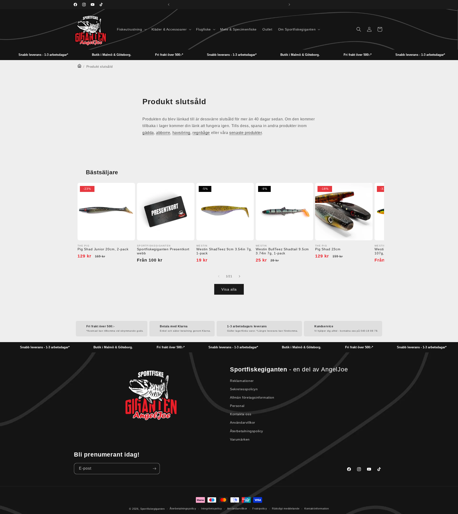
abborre (163, 133)
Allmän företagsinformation (252, 397)
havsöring (181, 133)
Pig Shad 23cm (328, 249)
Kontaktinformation (316, 508)
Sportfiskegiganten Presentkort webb (163, 251)
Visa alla (229, 289)
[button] (131, 29)
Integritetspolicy (211, 508)
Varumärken (240, 439)
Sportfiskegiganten (152, 508)
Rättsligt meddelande (285, 508)
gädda (148, 133)
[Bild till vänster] (218, 276)
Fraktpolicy (259, 508)
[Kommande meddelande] (289, 4)
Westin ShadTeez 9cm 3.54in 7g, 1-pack (224, 251)
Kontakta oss (240, 414)
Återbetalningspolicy (246, 431)
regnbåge (201, 133)
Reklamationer (242, 381)
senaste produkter (245, 133)
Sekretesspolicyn (244, 389)
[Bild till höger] (239, 276)
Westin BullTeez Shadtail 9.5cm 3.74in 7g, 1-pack (282, 251)
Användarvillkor (242, 422)
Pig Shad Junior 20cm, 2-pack (103, 249)
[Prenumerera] (154, 468)
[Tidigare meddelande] (168, 4)
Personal (237, 406)
